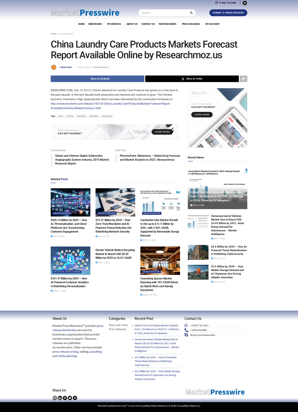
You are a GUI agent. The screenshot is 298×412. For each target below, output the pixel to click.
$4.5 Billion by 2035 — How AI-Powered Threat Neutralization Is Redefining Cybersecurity (229, 250)
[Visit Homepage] (85, 12)
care (60, 116)
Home (53, 34)
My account (213, 24)
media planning (67, 356)
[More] (245, 3)
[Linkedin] (60, 398)
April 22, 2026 (149, 240)
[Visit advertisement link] (115, 132)
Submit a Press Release (228, 12)
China (70, 116)
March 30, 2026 (149, 295)
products (107, 116)
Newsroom (66, 67)
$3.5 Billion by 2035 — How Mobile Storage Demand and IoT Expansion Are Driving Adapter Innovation (157, 375)
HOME (81, 24)
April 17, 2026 (59, 291)
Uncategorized (66, 34)
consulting (95, 351)
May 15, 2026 (59, 236)
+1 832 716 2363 (227, 3)
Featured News (167, 24)
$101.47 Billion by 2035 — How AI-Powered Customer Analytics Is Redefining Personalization (70, 282)
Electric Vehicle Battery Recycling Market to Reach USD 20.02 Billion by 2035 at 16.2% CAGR (115, 253)
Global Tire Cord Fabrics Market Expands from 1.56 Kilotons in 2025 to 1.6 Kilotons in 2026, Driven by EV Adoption (216, 196)
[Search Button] (192, 12)
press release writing (65, 351)
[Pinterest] (65, 398)
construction (151, 272)
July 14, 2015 (83, 67)
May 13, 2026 (103, 236)
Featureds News (118, 324)
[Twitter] (70, 398)
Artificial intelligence (66, 272)
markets (94, 116)
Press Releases (191, 24)
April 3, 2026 (103, 263)
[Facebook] (55, 398)
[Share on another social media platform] (243, 79)
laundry (81, 116)
